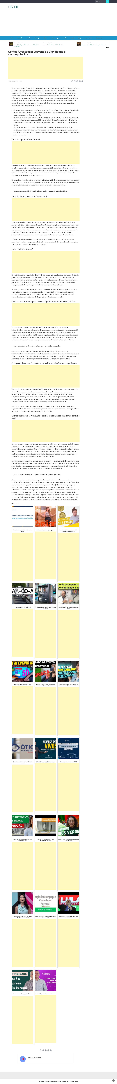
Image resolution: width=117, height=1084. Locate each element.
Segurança (55, 38)
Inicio (11, 38)
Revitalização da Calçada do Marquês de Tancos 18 (94, 45)
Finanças (37, 38)
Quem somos (88, 38)
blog (21, 81)
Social (72, 38)
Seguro (46, 38)
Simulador (20, 38)
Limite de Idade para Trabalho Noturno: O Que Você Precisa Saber (26, 45)
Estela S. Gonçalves (34, 1058)
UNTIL (13, 7)
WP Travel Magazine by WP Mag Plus (66, 1081)
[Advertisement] (58, 24)
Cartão (64, 38)
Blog (79, 38)
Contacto (99, 38)
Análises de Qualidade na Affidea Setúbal (53, 45)
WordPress (50, 1081)
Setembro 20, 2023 (13, 81)
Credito (29, 38)
